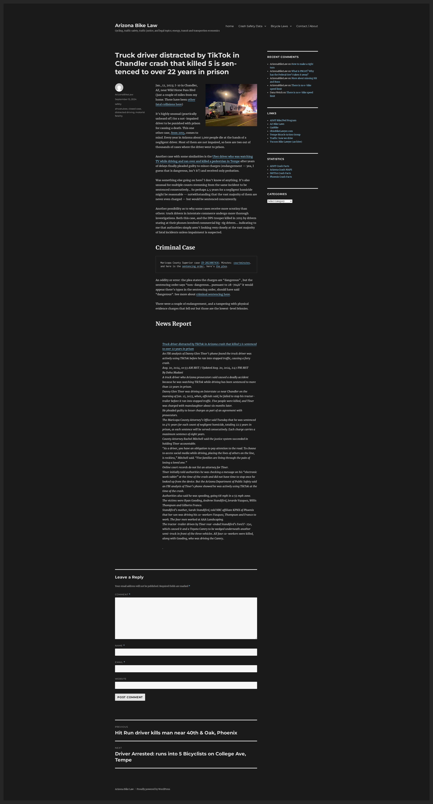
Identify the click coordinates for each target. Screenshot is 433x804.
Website (121, 678)
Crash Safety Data (250, 26)
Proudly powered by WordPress (153, 789)
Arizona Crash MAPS (281, 169)
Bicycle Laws (279, 26)
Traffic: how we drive (281, 138)
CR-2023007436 (210, 262)
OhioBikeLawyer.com (281, 131)
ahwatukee (121, 108)
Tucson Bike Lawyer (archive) (286, 141)
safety (118, 104)
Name (120, 645)
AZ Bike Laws (277, 124)
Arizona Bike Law (136, 25)
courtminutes (242, 262)
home (230, 26)
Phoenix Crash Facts (281, 176)
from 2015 (178, 132)
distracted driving (124, 112)
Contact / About (307, 26)
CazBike (274, 127)
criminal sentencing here (213, 294)
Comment (122, 594)
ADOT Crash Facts (279, 166)
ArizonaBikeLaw (124, 94)
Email (120, 662)
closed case (135, 108)
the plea (221, 266)
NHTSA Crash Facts (280, 173)
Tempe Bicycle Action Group (285, 134)
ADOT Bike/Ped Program (283, 120)
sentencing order (193, 266)
